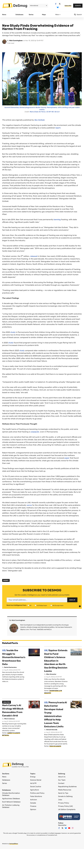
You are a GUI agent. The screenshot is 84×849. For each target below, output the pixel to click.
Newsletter (62, 825)
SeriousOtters (13, 843)
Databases (6, 780)
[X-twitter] (59, 4)
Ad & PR (33, 783)
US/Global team (42, 605)
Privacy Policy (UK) (65, 806)
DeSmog (20, 5)
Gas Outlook (39, 120)
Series (4, 783)
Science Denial (35, 780)
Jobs (60, 800)
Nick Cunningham (16, 40)
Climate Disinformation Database (11, 794)
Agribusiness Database (11, 799)
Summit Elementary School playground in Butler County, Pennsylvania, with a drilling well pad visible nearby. (42, 109)
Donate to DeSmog (65, 796)
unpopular (35, 432)
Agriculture (34, 790)
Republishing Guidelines (67, 787)
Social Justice (35, 787)
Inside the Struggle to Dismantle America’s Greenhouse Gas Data (13, 657)
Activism (33, 800)
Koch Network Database (11, 802)
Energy (6, 580)
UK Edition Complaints (66, 809)
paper (67, 458)
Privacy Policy (63, 803)
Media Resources (64, 790)
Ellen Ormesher (51, 674)
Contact (61, 783)
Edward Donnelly (51, 729)
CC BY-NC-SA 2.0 (52, 112)
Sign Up (72, 600)
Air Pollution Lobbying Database (10, 806)
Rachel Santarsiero (10, 667)
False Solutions (36, 796)
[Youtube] (69, 828)
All (30, 605)
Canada (33, 803)
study (12, 332)
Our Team (61, 780)
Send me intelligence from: (17, 605)
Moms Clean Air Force (38, 112)
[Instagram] (73, 828)
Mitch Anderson (9, 719)
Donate (78, 6)
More (57, 15)
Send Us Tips (63, 793)
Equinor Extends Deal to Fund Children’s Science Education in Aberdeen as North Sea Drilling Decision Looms (55, 660)
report (57, 128)
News (4, 777)
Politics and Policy (37, 793)
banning (57, 219)
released (33, 256)
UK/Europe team (57, 605)
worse (29, 505)
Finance (33, 806)
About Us (61, 777)
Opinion (33, 809)
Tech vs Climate (55, 746)
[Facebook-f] (55, 4)
